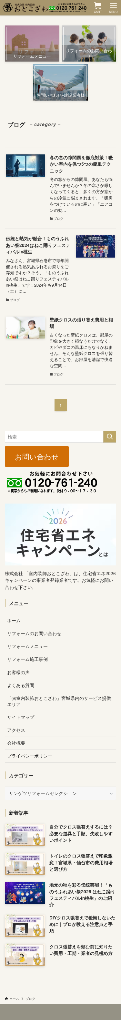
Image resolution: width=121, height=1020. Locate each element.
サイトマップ (20, 717)
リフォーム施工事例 (27, 659)
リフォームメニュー (27, 646)
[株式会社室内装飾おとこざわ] (44, 7)
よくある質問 (20, 685)
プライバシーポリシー (29, 756)
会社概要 (16, 743)
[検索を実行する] (109, 437)
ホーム (14, 620)
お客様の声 (18, 672)
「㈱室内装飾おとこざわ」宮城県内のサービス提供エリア (59, 701)
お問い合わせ (37, 457)
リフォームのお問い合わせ (34, 633)
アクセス (16, 730)
